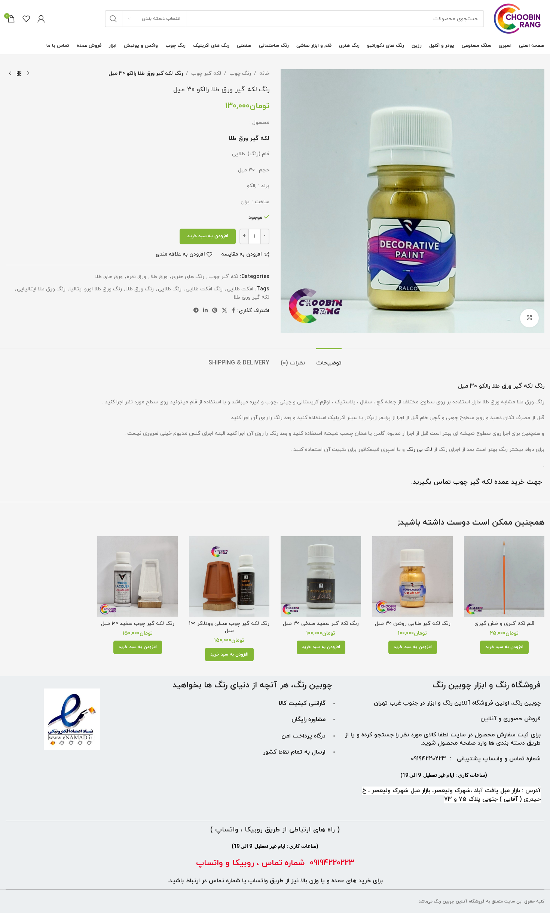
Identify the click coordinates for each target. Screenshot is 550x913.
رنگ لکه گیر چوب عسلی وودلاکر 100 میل (229, 627)
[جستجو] (113, 18)
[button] (504, 647)
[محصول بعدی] (10, 73)
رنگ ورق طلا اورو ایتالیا (96, 289)
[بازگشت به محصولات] (19, 73)
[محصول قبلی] (28, 73)
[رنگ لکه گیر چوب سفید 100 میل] (137, 576)
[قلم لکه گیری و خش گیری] (504, 576)
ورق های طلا (109, 276)
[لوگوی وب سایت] (518, 18)
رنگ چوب (240, 73)
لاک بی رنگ (419, 449)
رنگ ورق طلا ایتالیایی (41, 289)
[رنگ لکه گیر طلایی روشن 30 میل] (412, 576)
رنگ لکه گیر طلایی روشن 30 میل (412, 623)
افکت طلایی (240, 289)
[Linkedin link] (205, 310)
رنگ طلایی (169, 289)
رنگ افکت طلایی (204, 289)
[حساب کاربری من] (41, 18)
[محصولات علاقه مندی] (26, 18)
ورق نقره (136, 276)
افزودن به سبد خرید (207, 236)
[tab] (329, 359)
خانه (264, 73)
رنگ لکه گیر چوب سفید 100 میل (137, 623)
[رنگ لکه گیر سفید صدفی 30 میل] (321, 576)
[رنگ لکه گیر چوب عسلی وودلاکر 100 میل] (229, 576)
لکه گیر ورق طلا (251, 297)
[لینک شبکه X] (224, 310)
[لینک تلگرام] (196, 310)
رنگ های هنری (188, 276)
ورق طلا (159, 276)
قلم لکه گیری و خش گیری (504, 623)
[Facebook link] (233, 310)
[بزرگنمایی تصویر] (529, 318)
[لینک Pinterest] (215, 310)
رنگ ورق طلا (140, 289)
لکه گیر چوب (206, 73)
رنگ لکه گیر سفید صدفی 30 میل (321, 623)
